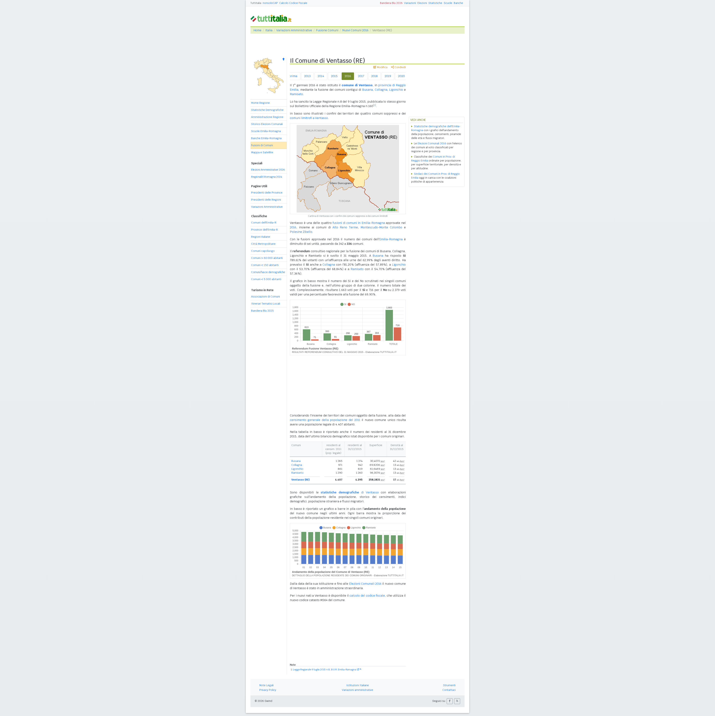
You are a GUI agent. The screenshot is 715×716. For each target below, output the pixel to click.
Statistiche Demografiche (267, 110)
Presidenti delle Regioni (266, 199)
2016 (348, 76)
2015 (334, 76)
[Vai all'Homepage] (272, 18)
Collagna (381, 90)
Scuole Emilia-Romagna (266, 131)
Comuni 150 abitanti (265, 265)
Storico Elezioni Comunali (267, 124)
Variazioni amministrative (357, 690)
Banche (458, 3)
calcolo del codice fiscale (367, 596)
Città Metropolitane (263, 243)
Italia (268, 30)
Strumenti (449, 685)
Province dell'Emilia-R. (264, 229)
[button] (450, 701)
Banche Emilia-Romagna (266, 138)
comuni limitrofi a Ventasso (309, 118)
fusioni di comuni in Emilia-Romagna (359, 223)
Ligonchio (396, 90)
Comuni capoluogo (263, 251)
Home (257, 30)
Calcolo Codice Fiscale (293, 3)
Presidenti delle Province (266, 192)
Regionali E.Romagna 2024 (266, 176)
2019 (388, 76)
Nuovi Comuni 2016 (355, 30)
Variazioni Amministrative (294, 30)
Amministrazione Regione (267, 117)
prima (293, 76)
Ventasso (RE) (300, 479)
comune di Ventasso (357, 85)
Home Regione (260, 102)
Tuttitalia (255, 3)
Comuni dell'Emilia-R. (264, 222)
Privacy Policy (267, 690)
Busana (367, 90)
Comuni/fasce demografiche (268, 272)
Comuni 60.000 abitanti (267, 258)
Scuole (448, 3)
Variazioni (410, 3)
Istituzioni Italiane (357, 685)
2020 (401, 76)
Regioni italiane (260, 236)
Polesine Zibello (301, 232)
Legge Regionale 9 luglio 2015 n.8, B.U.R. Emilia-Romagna (324, 669)
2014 (321, 76)
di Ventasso (350, 492)
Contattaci (449, 690)
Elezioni (422, 3)
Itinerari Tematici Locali (265, 303)
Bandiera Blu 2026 (391, 3)
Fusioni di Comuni (262, 145)
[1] (374, 105)
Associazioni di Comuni (265, 296)
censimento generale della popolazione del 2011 (325, 420)
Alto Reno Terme (345, 227)
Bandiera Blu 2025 (262, 310)
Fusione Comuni (327, 30)
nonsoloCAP (270, 3)
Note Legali (266, 685)
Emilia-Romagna (391, 239)
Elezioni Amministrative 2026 (268, 169)
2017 (361, 76)
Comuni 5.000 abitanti (266, 279)
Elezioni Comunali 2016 (365, 584)
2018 (374, 76)
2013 (307, 76)
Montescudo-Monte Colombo (381, 227)
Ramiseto (296, 94)
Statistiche (435, 3)
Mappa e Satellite (262, 152)
